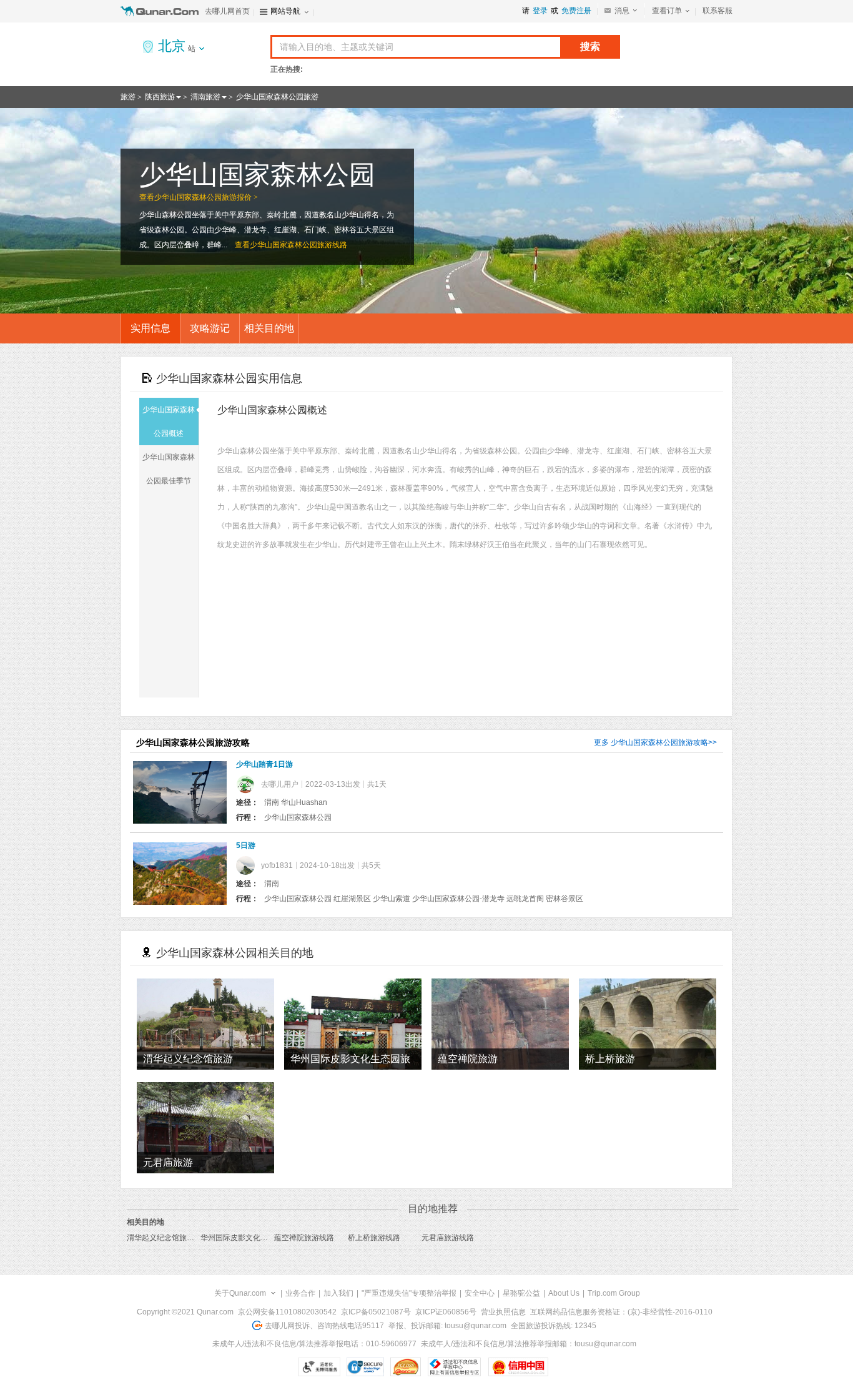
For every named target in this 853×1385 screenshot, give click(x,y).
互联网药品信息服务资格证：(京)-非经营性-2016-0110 (621, 1312)
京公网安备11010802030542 (287, 1312)
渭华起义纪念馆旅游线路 (168, 1237)
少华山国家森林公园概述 (168, 421)
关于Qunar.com (240, 1293)
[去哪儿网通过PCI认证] (405, 1367)
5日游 (245, 845)
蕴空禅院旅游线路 (304, 1237)
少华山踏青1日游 (264, 764)
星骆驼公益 (521, 1293)
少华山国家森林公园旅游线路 (298, 244)
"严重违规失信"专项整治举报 (409, 1293)
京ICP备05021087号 (376, 1312)
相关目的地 (269, 328)
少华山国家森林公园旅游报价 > (206, 197)
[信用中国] (518, 1367)
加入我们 (338, 1293)
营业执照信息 (503, 1312)
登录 (540, 10)
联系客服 (717, 10)
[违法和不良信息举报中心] (454, 1367)
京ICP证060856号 (445, 1312)
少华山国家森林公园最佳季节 (168, 469)
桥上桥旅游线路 (374, 1237)
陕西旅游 (160, 96)
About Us (563, 1293)
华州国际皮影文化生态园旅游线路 (256, 1237)
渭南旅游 (205, 96)
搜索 (590, 46)
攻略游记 (210, 328)
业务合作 (300, 1293)
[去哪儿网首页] (161, 11)
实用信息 (150, 328)
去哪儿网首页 (227, 11)
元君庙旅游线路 (448, 1237)
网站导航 (285, 11)
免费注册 (576, 10)
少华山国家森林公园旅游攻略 (659, 742)
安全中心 (480, 1293)
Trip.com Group (614, 1293)
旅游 (128, 96)
